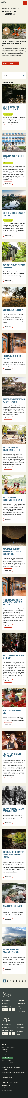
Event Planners (21, 1011)
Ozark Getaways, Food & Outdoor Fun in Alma (11, 108)
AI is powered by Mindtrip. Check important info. (12, 1063)
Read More (9, 126)
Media (19, 1006)
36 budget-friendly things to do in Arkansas (14, 266)
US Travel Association (6, 1090)
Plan (18, 8)
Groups (18, 1034)
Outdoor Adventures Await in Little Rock (14, 214)
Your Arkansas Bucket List (13, 310)
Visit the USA (5, 1093)
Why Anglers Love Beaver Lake (12, 907)
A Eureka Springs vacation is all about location (14, 400)
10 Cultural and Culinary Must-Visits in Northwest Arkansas (12, 602)
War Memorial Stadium (7, 1077)
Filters (7, 75)
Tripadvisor (4, 1088)
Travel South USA (6, 1085)
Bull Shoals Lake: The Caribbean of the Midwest (12, 498)
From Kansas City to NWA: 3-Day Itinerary (13, 357)
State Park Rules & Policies (21, 1028)
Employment (20, 1031)
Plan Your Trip (10, 8)
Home (3, 8)
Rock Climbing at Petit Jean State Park (13, 656)
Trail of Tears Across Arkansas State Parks (11, 950)
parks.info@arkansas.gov (7, 1030)
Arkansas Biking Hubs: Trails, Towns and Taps (11, 448)
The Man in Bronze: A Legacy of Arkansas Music (13, 810)
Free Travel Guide (21, 1003)
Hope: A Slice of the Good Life (12, 711)
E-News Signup (21, 1001)
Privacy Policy (5, 1055)
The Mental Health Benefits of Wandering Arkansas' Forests (13, 854)
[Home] (3, 3)
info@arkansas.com (6, 1006)
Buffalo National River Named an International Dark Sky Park (12, 551)
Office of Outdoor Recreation (8, 1075)
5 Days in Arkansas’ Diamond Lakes (13, 157)
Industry (20, 1008)
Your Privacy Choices (7, 1057)
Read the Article (8, 63)
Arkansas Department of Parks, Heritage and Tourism (13, 1072)
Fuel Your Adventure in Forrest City (12, 755)
